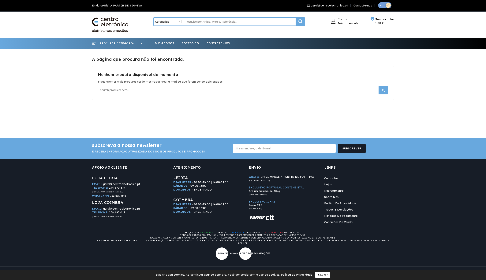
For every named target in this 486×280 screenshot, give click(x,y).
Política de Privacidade (340, 203)
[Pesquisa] (300, 21)
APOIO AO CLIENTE (109, 167)
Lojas (328, 184)
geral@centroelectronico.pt (329, 5)
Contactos (331, 178)
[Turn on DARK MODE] (384, 5)
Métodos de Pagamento (341, 216)
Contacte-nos (362, 5)
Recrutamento (334, 190)
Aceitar (323, 274)
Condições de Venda (338, 222)
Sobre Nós (331, 197)
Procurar (383, 90)
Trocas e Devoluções (338, 209)
